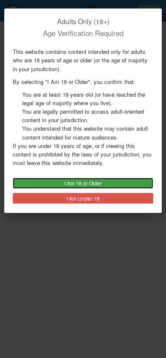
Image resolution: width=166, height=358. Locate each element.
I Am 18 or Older (83, 183)
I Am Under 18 (83, 198)
